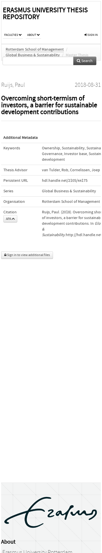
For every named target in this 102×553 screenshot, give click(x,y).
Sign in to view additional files (28, 255)
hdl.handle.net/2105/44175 (65, 180)
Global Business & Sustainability (33, 55)
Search (86, 61)
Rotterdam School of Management (35, 49)
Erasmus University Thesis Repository (45, 13)
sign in (92, 35)
